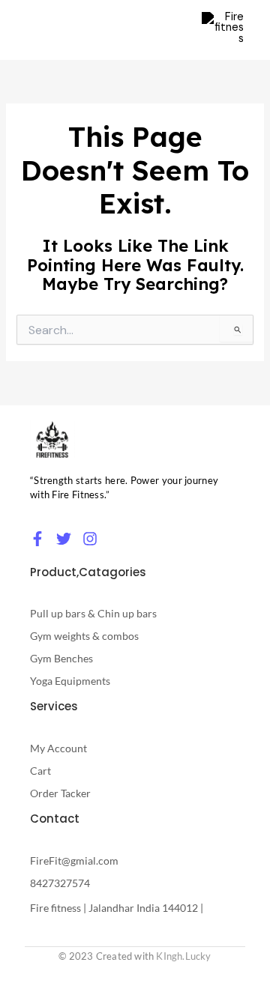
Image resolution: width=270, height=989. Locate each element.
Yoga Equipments (70, 680)
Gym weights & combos (84, 635)
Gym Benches (61, 658)
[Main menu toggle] (171, 30)
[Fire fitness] (52, 439)
